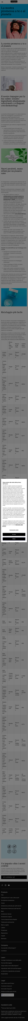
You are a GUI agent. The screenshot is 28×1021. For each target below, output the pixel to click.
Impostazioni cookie (14, 530)
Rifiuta (13, 538)
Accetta (14, 534)
